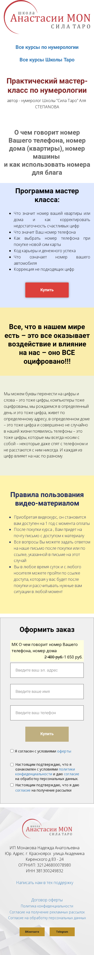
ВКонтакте (32, 931)
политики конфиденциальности (45, 771)
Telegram (62, 931)
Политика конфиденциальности (47, 906)
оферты (64, 750)
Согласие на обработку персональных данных (47, 917)
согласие (71, 774)
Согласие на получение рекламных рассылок (47, 912)
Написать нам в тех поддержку (44, 882)
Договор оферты (47, 900)
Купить (47, 290)
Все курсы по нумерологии (47, 47)
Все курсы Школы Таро (47, 60)
